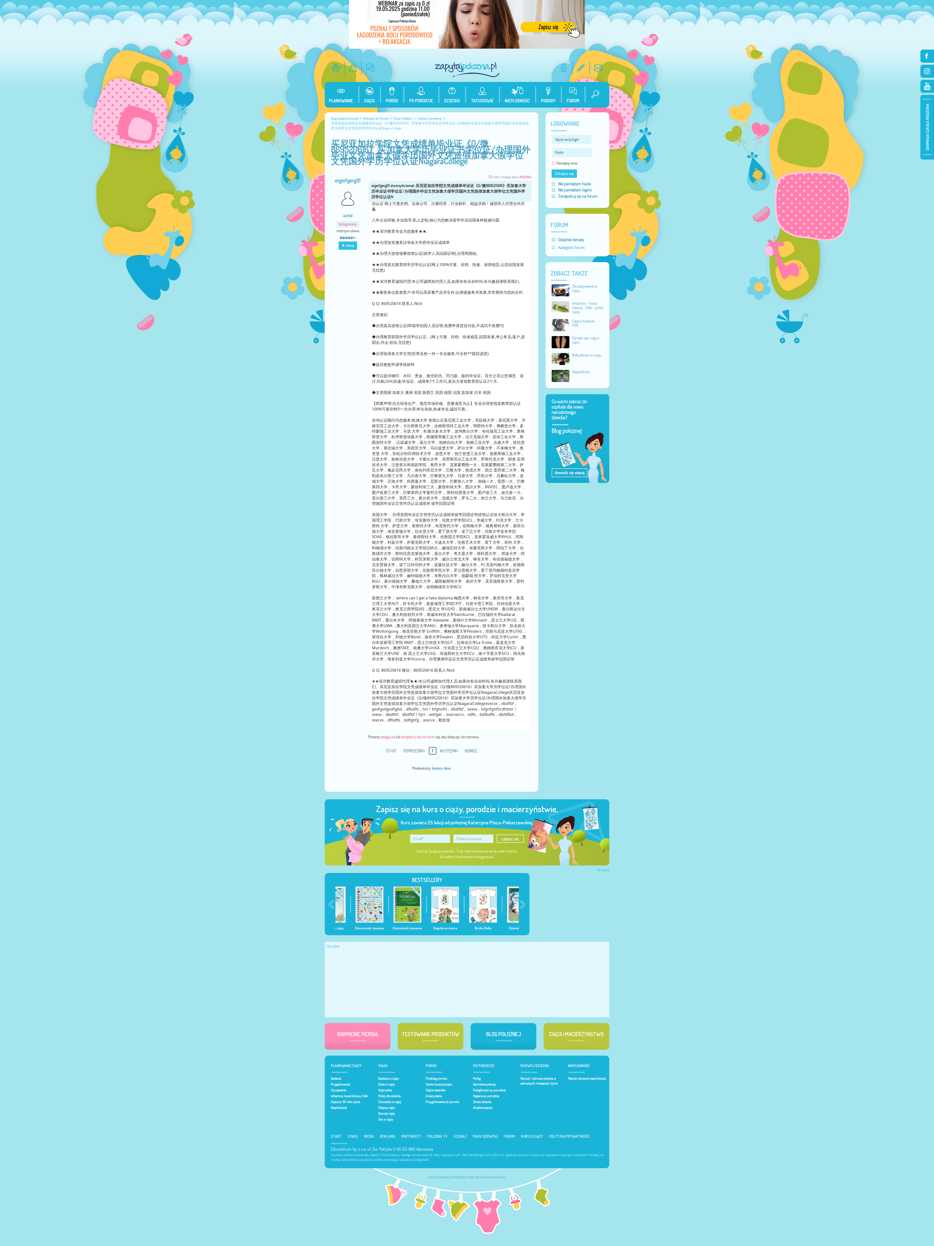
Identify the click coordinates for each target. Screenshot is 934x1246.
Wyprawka (385, 1090)
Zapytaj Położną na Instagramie (927, 71)
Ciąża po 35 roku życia (345, 1102)
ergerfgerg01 (347, 180)
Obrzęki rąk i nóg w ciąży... (585, 340)
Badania (336, 1078)
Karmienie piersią (484, 1084)
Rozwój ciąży (386, 1113)
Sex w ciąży (385, 1119)
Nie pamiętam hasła (574, 184)
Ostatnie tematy (571, 239)
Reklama (387, 1136)
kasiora (437, 768)
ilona (447, 768)
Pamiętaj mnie (567, 163)
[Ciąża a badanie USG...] (561, 325)
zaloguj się (388, 736)
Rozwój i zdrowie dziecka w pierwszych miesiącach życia (539, 1081)
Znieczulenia (434, 1096)
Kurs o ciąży (532, 1136)
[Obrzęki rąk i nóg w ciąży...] (561, 342)
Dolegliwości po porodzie (489, 1090)
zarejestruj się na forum (418, 736)
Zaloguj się (564, 173)
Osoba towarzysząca (439, 1084)
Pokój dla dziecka (389, 1096)
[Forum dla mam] (370, 67)
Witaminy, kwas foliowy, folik (349, 1096)
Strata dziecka (482, 1102)
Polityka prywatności (569, 1136)
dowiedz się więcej (569, 472)
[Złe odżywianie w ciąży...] (561, 290)
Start (336, 1136)
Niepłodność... (582, 371)
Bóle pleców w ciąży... (587, 355)
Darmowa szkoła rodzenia (927, 127)
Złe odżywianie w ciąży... (584, 288)
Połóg (477, 1078)
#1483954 (525, 177)
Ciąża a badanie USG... (583, 323)
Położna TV (437, 1136)
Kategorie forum (571, 247)
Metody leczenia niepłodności (587, 1078)
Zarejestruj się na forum (577, 196)
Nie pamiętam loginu (575, 190)
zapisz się (510, 838)
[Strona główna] (335, 67)
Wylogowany (347, 224)
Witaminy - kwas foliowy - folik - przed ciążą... (587, 307)
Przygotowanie (340, 1084)
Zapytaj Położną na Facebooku (927, 56)
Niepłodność (339, 1107)
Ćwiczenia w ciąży (389, 1102)
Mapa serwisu (485, 1136)
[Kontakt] (598, 67)
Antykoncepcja (482, 1107)
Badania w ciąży (388, 1078)
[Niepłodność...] (561, 375)
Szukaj (460, 1136)
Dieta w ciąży (386, 1084)
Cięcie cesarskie (436, 1090)
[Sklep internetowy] (353, 67)
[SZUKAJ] (593, 94)
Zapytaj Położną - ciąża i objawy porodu (467, 69)
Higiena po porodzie (486, 1096)
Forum (509, 1136)
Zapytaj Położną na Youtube (927, 86)
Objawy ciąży (386, 1107)
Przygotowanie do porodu (442, 1102)
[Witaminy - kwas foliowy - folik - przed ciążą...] (561, 307)
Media (369, 1136)
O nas (353, 1136)
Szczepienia (338, 1090)
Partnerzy (411, 1136)
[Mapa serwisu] (581, 67)
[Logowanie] (563, 67)
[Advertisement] (572, 904)
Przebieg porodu (436, 1078)
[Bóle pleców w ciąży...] (561, 359)
